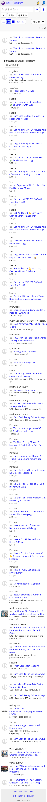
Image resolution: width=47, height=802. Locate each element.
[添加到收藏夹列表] (11, 37)
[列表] (3, 21)
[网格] (13, 21)
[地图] (23, 21)
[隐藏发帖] (32, 43)
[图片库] (18, 21)
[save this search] (43, 9)
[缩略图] (8, 21)
